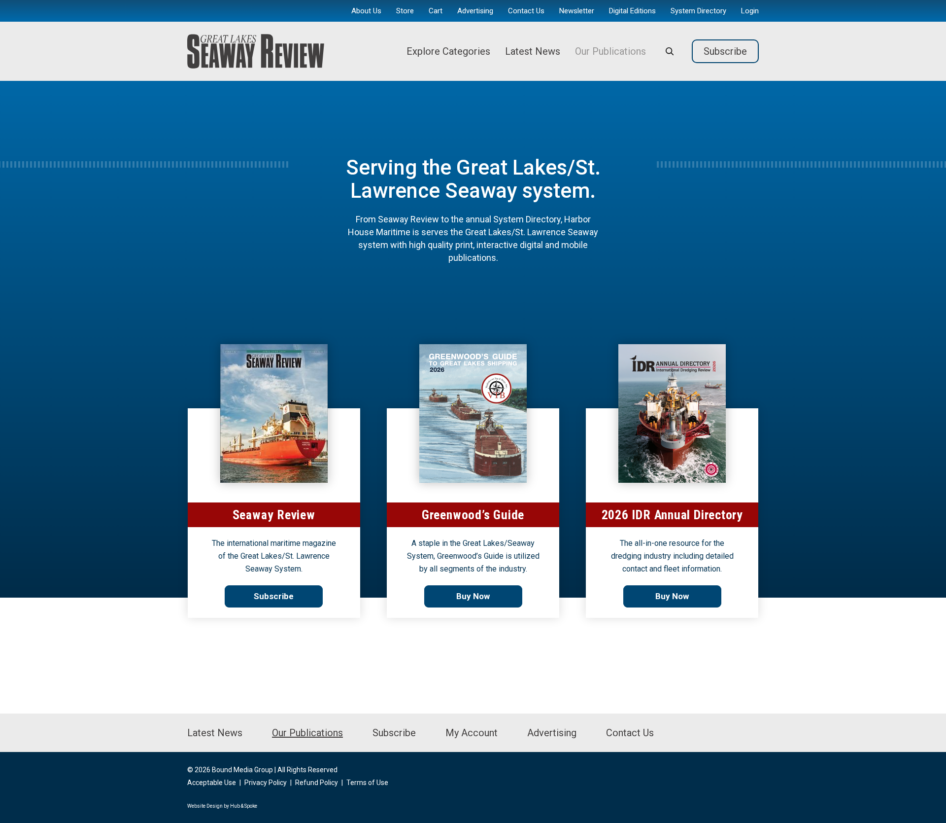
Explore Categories (448, 51)
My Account (471, 733)
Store (405, 10)
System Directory (698, 10)
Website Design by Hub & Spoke (222, 806)
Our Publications (610, 51)
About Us (366, 10)
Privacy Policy (265, 783)
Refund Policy (316, 783)
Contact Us (526, 10)
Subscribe (725, 51)
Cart (435, 10)
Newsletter (576, 10)
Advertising (475, 10)
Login (750, 10)
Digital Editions (632, 10)
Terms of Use (367, 783)
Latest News (532, 51)
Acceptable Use (211, 783)
